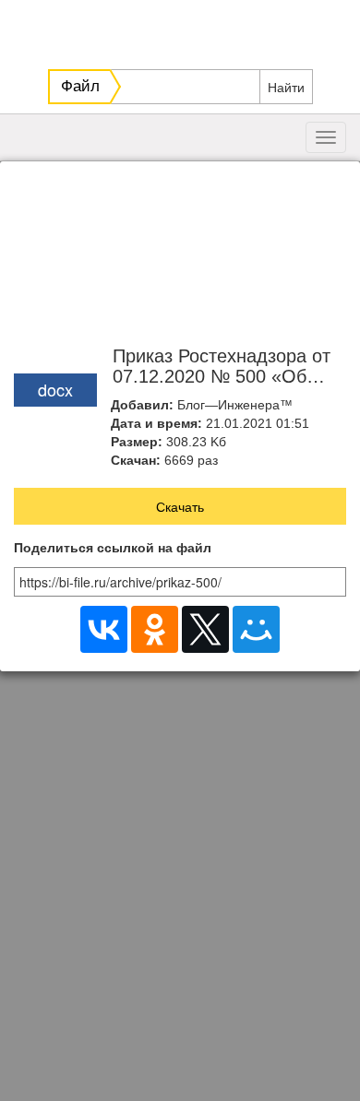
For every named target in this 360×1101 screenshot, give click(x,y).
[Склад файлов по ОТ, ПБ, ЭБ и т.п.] (182, 29)
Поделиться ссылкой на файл (112, 548)
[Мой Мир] (256, 629)
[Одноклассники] (154, 629)
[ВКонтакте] (103, 629)
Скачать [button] (180, 506)
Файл (80, 86)
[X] (205, 629)
